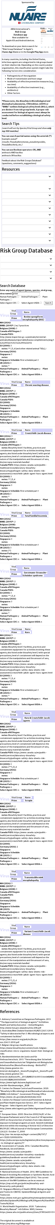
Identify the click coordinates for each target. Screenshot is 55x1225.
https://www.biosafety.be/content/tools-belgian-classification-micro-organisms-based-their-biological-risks (26, 1051)
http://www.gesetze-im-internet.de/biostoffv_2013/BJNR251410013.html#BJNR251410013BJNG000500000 (27, 1077)
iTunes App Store (10, 52)
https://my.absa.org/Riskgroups (15, 1223)
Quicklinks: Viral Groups (15, 265)
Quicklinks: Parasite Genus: (17, 278)
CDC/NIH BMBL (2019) (15, 177)
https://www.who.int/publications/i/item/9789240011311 (27, 1212)
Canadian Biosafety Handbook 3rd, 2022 (25, 215)
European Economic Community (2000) (25, 221)
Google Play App (35, 52)
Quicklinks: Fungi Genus (15, 272)
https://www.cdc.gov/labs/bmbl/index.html (20, 1097)
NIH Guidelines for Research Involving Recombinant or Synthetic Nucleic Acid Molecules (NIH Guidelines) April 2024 (25, 186)
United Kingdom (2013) (16, 241)
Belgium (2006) (12, 208)
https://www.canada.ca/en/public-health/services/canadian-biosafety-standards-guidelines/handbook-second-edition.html (22, 1155)
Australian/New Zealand (18, 202)
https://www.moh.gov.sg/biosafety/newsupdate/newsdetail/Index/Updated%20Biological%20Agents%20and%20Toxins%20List (27, 1201)
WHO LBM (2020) (13, 195)
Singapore (10, 234)
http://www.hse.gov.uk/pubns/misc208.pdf (20, 1028)
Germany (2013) (13, 228)
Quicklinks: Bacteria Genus (17, 259)
